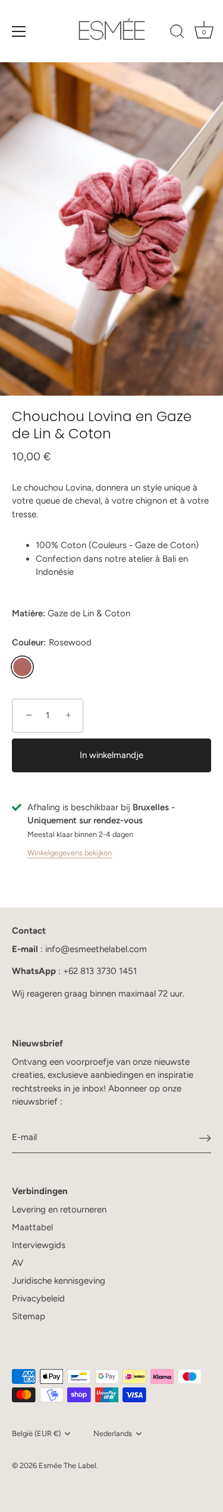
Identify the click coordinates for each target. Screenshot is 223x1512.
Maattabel (32, 1227)
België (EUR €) (36, 1433)
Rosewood (22, 667)
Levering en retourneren (59, 1209)
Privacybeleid (38, 1298)
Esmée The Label (67, 1465)
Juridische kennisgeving (58, 1280)
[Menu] (19, 31)
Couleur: (52, 642)
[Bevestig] (205, 1138)
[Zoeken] (177, 33)
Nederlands (112, 1433)
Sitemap (28, 1316)
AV (17, 1263)
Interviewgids (38, 1245)
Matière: (28, 613)
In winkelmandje (111, 755)
